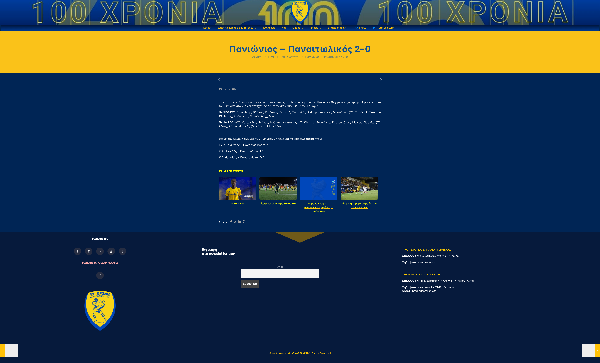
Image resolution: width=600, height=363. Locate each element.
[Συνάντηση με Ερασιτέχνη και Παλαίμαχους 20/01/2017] (9, 350)
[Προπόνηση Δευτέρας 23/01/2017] (591, 350)
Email (280, 267)
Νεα (271, 57)
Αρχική (257, 57)
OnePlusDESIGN (297, 353)
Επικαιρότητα (290, 57)
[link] (300, 12)
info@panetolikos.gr (424, 291)
